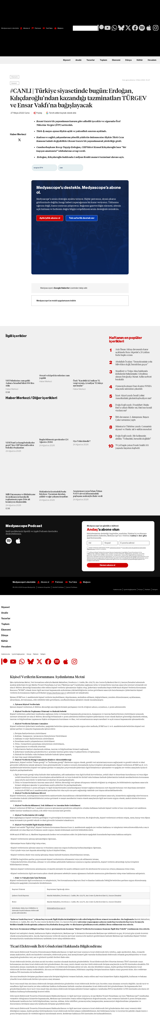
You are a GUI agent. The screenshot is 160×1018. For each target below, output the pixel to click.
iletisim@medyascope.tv (56, 908)
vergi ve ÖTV (38, 167)
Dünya (128, 60)
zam (61, 167)
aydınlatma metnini (115, 547)
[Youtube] (107, 28)
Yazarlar (90, 60)
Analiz (79, 60)
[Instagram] (155, 28)
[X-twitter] (128, 28)
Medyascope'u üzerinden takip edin (63, 288)
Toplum (103, 60)
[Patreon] (101, 28)
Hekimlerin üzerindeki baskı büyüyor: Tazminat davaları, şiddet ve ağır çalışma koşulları (53, 494)
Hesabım (152, 60)
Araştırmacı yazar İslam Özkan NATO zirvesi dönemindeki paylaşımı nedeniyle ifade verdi (87, 493)
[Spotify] (142, 28)
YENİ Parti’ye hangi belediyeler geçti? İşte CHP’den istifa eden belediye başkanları (20, 445)
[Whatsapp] (114, 28)
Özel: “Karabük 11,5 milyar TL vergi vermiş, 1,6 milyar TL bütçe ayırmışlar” (88, 383)
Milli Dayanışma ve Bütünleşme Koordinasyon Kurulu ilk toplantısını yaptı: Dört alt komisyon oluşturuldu (20, 498)
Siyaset (66, 60)
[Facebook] (135, 28)
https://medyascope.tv (56, 693)
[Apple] (149, 28)
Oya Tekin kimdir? (81, 441)
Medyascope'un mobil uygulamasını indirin (56, 301)
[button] (85, 13)
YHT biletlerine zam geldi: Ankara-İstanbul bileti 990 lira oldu (20, 383)
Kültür (140, 60)
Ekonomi (116, 60)
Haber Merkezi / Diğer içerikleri (31, 398)
